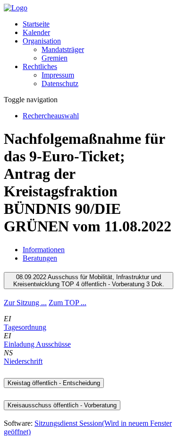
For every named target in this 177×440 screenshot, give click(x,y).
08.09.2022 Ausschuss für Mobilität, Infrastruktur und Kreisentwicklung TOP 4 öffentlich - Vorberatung (88, 280)
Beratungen (40, 258)
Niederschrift (23, 361)
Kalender (36, 32)
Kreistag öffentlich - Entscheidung (54, 383)
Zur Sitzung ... (25, 303)
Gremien (54, 58)
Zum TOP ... (67, 303)
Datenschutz (60, 83)
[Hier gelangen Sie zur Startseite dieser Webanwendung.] (15, 8)
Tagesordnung (25, 327)
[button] (42, 41)
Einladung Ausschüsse (37, 344)
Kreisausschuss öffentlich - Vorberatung (62, 405)
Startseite (36, 24)
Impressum (58, 75)
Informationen (44, 250)
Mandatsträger (63, 49)
